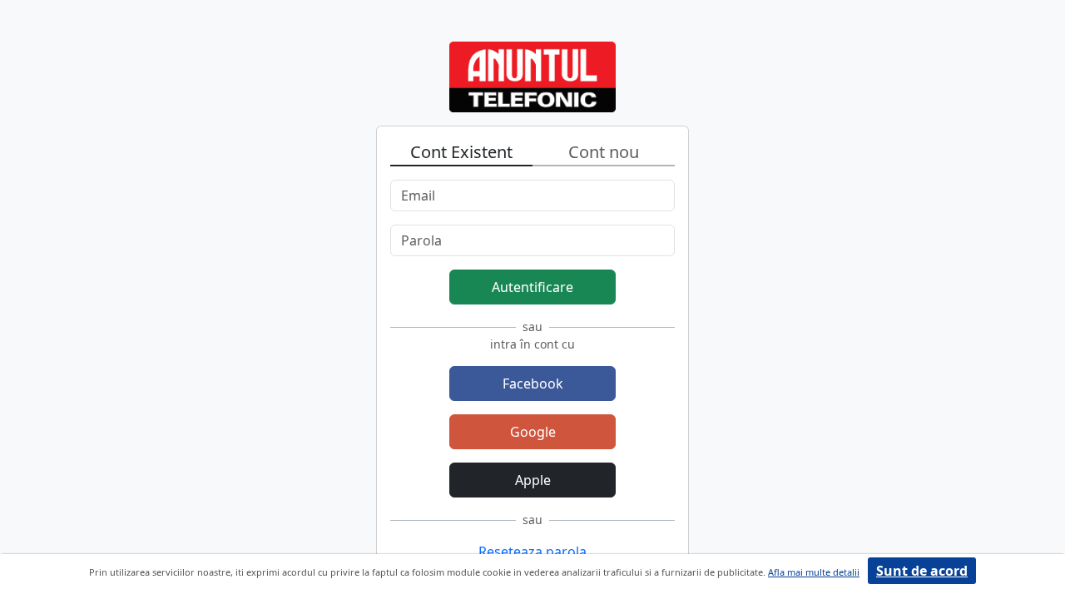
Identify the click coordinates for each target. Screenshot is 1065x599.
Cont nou (603, 152)
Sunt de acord (922, 571)
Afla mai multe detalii (813, 572)
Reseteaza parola (532, 551)
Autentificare (532, 287)
